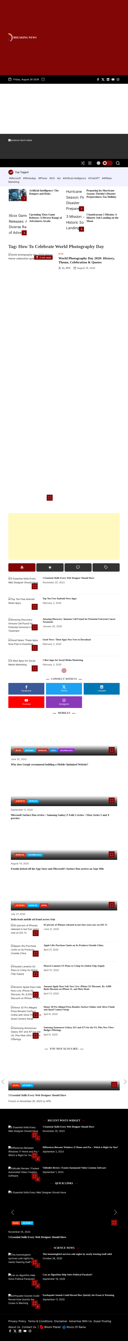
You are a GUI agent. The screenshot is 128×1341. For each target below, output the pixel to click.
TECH (53, 750)
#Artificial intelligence (75, 178)
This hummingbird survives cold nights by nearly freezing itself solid (77, 1254)
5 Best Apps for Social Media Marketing (63, 660)
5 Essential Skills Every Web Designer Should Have (68, 578)
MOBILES (42, 750)
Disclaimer (60, 1321)
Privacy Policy (17, 1321)
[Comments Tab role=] (78, 567)
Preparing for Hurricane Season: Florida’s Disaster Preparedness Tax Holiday (101, 193)
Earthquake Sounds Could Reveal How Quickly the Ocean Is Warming (78, 1295)
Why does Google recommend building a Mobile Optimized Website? (49, 764)
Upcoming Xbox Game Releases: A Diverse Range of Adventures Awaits (45, 217)
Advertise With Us (80, 1321)
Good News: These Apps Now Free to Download (67, 639)
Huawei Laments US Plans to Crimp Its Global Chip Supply (74, 966)
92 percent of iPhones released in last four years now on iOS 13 (75, 925)
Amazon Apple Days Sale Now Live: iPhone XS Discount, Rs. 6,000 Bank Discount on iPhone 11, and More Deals (77, 988)
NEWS (44, 905)
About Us (14, 1327)
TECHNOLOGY (66, 750)
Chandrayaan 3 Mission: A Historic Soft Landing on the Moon (102, 217)
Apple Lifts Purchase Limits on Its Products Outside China (73, 945)
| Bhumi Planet (49, 1327)
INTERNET (29, 750)
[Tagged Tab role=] (106, 567)
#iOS (53, 178)
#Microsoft (15, 178)
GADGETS (20, 801)
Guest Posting (102, 1321)
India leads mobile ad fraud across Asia (33, 919)
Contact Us (29, 1327)
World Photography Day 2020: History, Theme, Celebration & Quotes (86, 260)
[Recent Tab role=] (50, 567)
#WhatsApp (30, 178)
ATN (68, 268)
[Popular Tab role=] (22, 567)
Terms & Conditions (40, 1321)
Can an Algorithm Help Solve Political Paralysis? (67, 1274)
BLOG (61, 254)
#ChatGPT (94, 178)
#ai (59, 178)
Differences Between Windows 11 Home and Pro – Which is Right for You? (80, 1147)
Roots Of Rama (76, 1327)
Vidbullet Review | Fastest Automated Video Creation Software (74, 1168)
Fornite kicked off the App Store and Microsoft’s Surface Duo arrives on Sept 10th (57, 868)
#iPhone (43, 178)
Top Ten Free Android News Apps (59, 598)
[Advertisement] (64, 108)
